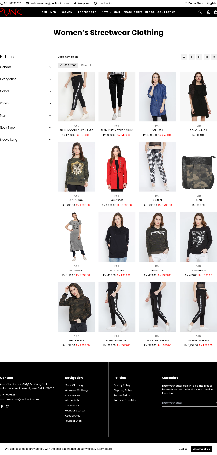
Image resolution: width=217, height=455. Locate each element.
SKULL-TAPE (117, 270)
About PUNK (72, 415)
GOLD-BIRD (76, 200)
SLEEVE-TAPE (76, 340)
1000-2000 (70, 65)
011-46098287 (8, 394)
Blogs (150, 12)
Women (67, 12)
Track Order (133, 12)
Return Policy (122, 395)
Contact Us (166, 12)
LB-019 (198, 200)
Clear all (86, 65)
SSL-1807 (157, 130)
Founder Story (73, 421)
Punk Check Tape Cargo (117, 130)
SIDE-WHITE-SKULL (117, 340)
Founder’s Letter (75, 410)
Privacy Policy (122, 385)
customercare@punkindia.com (19, 399)
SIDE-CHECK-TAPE (158, 340)
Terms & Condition (125, 400)
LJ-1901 (157, 200)
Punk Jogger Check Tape (76, 130)
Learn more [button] (104, 448)
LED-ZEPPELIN (198, 270)
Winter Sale (72, 400)
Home (44, 12)
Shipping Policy (123, 390)
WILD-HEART (76, 270)
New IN (107, 12)
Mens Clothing (74, 385)
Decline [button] (183, 449)
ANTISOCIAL (158, 270)
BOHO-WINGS (198, 130)
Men (53, 12)
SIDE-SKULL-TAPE (198, 340)
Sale (117, 12)
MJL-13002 (117, 200)
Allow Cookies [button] (201, 449)
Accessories (87, 12)
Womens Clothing (76, 390)
